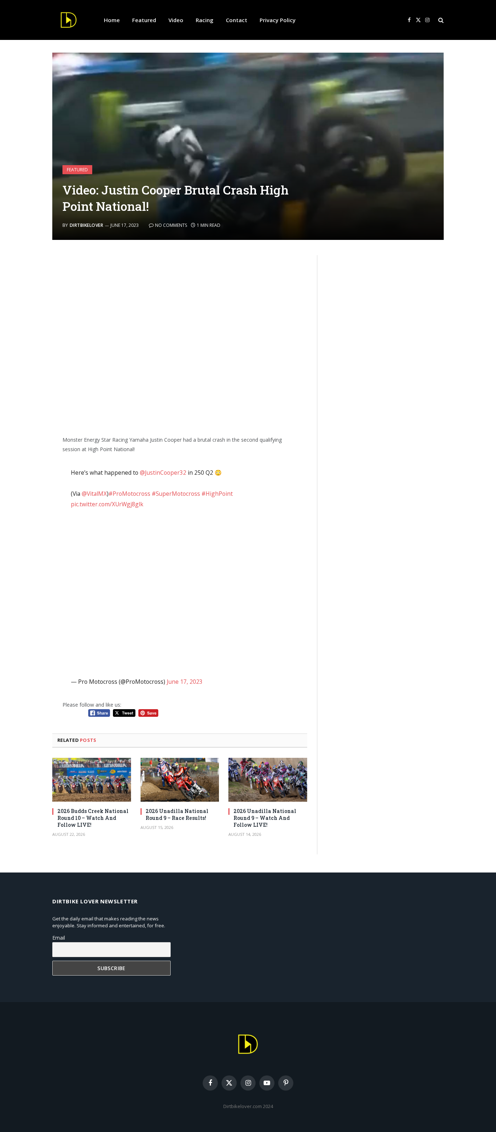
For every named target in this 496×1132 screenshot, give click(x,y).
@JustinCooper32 (163, 473)
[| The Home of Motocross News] (68, 20)
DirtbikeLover (86, 225)
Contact (236, 20)
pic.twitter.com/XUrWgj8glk (107, 504)
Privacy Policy (278, 20)
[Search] (440, 20)
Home (112, 20)
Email (58, 937)
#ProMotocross (129, 494)
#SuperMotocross (176, 494)
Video (175, 20)
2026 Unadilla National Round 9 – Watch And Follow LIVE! (264, 818)
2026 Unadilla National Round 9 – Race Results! (177, 814)
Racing (205, 20)
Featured (144, 20)
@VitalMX (94, 494)
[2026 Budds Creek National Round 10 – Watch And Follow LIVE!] (91, 780)
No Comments (171, 225)
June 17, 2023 (185, 682)
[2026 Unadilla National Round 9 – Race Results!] (180, 780)
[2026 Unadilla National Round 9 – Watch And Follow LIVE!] (267, 780)
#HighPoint (217, 494)
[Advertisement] (179, 342)
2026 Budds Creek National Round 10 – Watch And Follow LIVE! (93, 818)
